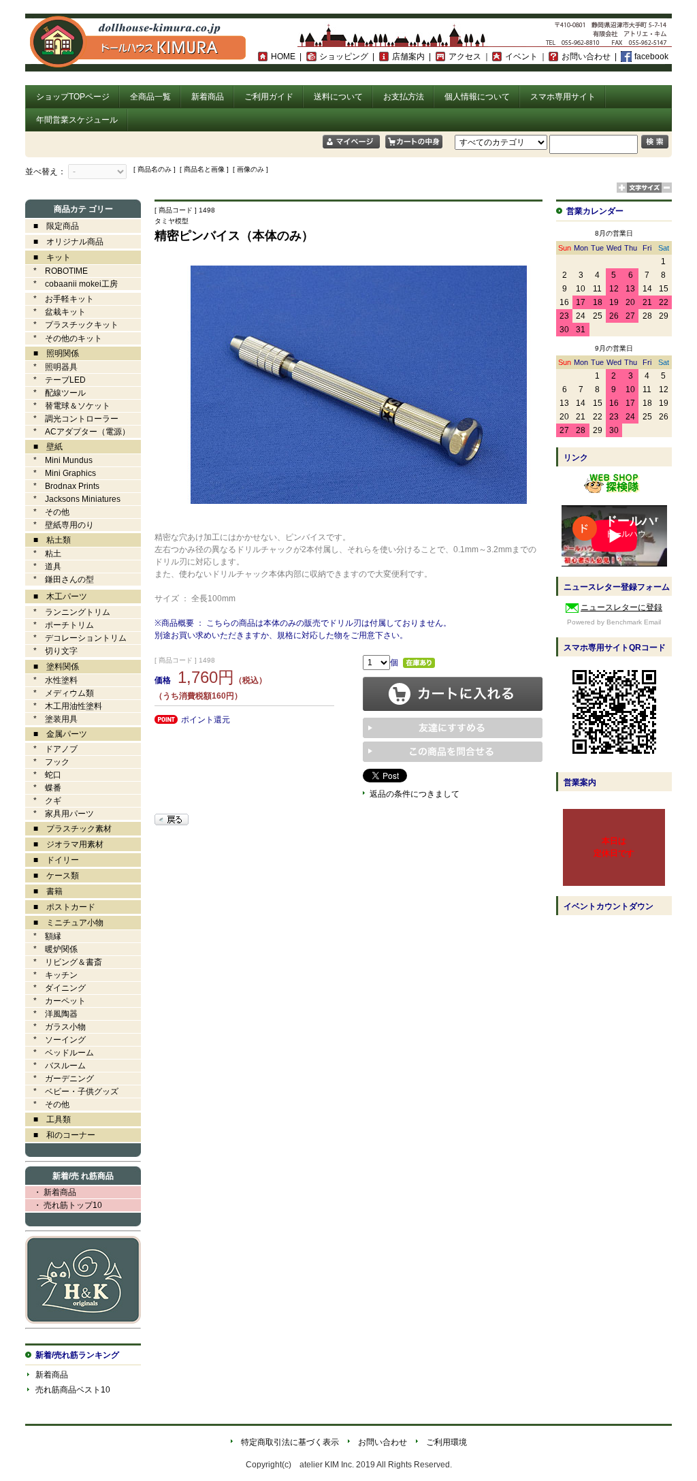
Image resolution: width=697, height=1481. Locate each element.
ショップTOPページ (73, 96)
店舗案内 (408, 56)
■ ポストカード (60, 907)
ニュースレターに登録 (621, 607)
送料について (338, 96)
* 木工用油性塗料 (63, 706)
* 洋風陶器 (51, 1014)
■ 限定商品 (52, 226)
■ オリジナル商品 (64, 241)
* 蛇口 (43, 775)
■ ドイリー (52, 860)
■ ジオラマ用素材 (64, 844)
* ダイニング (55, 988)
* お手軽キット (59, 299)
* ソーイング (55, 1040)
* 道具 (43, 566)
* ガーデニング (59, 1078)
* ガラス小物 (55, 1027)
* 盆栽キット (55, 312)
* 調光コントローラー (71, 419)
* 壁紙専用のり (59, 525)
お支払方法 (403, 96)
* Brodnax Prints (62, 486)
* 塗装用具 (51, 719)
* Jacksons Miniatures (72, 499)
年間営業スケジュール (77, 120)
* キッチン (51, 975)
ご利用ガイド (268, 96)
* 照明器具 (51, 367)
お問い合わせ (586, 56)
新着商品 (207, 96)
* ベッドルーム (59, 1052)
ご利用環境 (446, 1442)
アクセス (465, 56)
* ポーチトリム (59, 625)
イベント (521, 56)
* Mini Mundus (59, 460)
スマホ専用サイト (563, 96)
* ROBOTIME (56, 271)
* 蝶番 (43, 788)
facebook (651, 56)
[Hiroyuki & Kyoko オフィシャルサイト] (83, 1321)
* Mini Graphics (60, 473)
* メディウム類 (59, 693)
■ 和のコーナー (60, 1135)
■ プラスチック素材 (68, 828)
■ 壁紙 (44, 446)
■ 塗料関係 (52, 666)
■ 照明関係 (52, 353)
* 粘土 (43, 553)
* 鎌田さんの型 (59, 579)
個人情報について (477, 96)
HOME (283, 56)
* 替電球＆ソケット (67, 406)
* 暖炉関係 (51, 949)
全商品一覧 (150, 96)
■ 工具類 (48, 1119)
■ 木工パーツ (56, 596)
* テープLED (55, 380)
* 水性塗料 (51, 680)
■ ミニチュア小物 (64, 922)
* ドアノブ (51, 749)
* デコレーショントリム (76, 638)
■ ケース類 (52, 875)
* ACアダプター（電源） (77, 431)
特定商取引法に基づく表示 (290, 1442)
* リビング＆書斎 (63, 962)
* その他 (47, 512)
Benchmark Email (633, 622)
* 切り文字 (51, 651)
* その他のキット (63, 338)
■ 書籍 (44, 891)
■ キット (48, 257)
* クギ (43, 801)
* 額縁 (43, 936)
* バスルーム (55, 1065)
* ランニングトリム (67, 612)
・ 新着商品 (50, 1192)
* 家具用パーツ (59, 813)
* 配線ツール (55, 393)
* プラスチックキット (71, 325)
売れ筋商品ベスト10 (72, 1390)
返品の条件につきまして (414, 794)
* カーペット (55, 1001)
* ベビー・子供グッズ (71, 1091)
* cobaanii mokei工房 (75, 284)
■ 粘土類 (48, 540)
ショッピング (343, 56)
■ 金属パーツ (56, 734)
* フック (47, 762)
